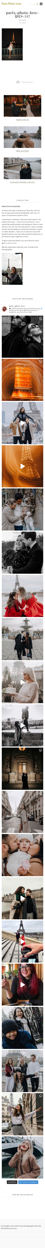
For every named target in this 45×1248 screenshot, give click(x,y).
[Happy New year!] (22, 380)
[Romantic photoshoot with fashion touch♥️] (22, 337)
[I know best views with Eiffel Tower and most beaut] (22, 812)
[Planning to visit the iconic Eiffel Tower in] (22, 466)
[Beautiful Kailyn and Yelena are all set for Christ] (22, 596)
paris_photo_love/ (10, 243)
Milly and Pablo (22, 151)
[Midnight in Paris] (22, 769)
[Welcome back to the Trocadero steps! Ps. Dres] (22, 941)
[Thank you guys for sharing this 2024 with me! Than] (22, 423)
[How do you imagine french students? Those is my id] (22, 1114)
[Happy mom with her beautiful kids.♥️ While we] (22, 1071)
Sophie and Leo (22, 120)
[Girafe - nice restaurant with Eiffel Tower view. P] (22, 985)
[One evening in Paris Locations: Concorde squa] (22, 639)
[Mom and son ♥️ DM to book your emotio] (22, 1028)
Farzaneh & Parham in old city (22, 182)
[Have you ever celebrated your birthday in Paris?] (22, 682)
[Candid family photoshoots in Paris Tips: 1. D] (22, 855)
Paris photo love (27, 82)
